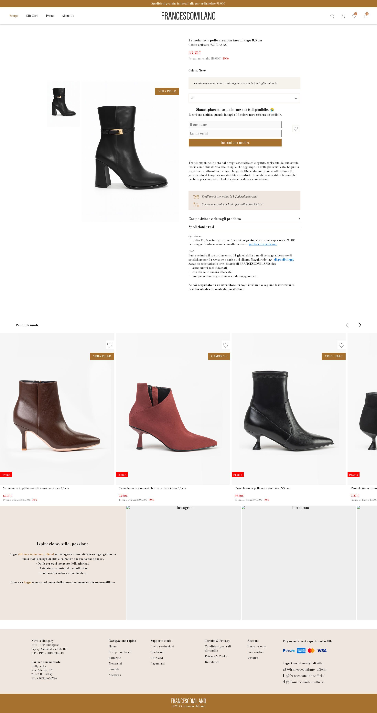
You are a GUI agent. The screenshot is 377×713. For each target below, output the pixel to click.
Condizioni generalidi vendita (218, 648)
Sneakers (115, 675)
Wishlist (252, 658)
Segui (27, 582)
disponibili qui (283, 259)
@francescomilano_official (306, 669)
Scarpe (13, 16)
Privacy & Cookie (216, 656)
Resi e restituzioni (162, 646)
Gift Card (32, 16)
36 (192, 98)
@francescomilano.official (305, 675)
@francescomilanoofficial (305, 682)
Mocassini (115, 663)
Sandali (114, 669)
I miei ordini (255, 652)
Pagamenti (158, 663)
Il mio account (256, 646)
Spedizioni (157, 652)
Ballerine (115, 658)
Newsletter (212, 662)
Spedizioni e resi (201, 226)
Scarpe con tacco (120, 652)
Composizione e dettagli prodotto (214, 218)
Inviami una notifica (235, 142)
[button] (360, 325)
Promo (50, 16)
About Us (68, 16)
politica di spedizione (263, 244)
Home (112, 646)
